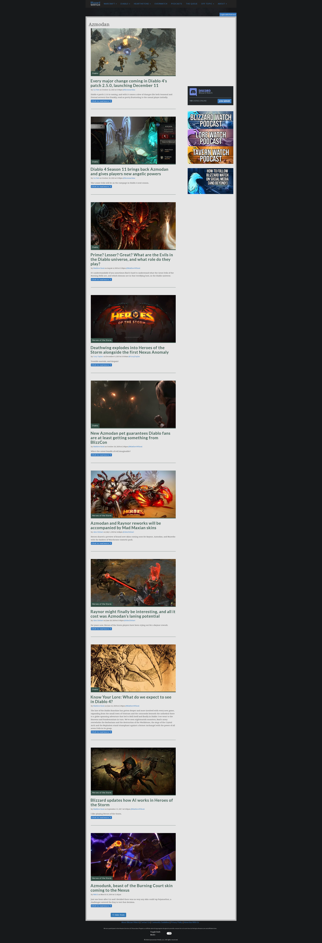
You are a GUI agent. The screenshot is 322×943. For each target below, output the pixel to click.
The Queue (191, 4)
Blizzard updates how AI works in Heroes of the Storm (132, 802)
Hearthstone (141, 4)
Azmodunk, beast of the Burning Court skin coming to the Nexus (132, 888)
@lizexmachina (129, 90)
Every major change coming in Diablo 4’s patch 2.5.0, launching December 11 (129, 83)
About (222, 4)
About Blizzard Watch (130, 922)
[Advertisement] (211, 35)
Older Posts (119, 915)
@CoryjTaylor (134, 356)
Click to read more (100, 101)
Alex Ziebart (98, 532)
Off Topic (207, 4)
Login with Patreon (228, 14)
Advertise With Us (191, 922)
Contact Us (145, 922)
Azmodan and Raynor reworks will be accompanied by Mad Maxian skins (126, 525)
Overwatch (160, 4)
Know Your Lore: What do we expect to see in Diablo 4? (131, 699)
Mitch (95, 894)
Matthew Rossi (98, 268)
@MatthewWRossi (133, 268)
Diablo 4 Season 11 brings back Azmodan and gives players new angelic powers (129, 171)
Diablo (124, 4)
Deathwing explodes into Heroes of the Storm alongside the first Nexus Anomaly (130, 350)
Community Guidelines (160, 922)
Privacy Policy (177, 922)
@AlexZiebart (128, 532)
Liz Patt (96, 90)
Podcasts (176, 4)
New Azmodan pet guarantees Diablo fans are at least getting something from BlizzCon (130, 438)
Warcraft (109, 4)
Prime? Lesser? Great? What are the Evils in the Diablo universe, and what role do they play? (132, 259)
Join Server (224, 101)
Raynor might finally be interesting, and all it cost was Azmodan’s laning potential (133, 614)
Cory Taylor (98, 356)
